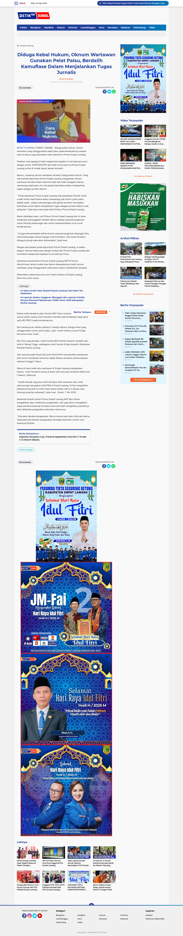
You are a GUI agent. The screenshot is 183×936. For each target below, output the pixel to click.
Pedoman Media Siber (155, 919)
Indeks (23, 27)
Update (102, 312)
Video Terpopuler (131, 120)
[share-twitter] (109, 92)
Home (22, 3)
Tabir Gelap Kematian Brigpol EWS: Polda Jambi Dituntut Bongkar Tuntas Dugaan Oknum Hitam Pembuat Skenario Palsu (136, 316)
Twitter (35, 919)
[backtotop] (91, 905)
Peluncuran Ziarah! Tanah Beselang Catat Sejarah (129, 283)
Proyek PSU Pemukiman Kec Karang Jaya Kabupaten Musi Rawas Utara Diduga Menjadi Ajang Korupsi (131, 259)
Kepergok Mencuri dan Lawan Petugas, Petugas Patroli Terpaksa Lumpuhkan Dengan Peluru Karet (155, 283)
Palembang (139, 27)
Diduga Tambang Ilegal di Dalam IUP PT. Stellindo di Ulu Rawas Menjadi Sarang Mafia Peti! (155, 259)
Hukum (61, 27)
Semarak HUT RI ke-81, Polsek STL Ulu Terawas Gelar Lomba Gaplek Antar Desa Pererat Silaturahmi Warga (134, 3)
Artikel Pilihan (129, 238)
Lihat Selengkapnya (142, 380)
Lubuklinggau (88, 27)
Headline (49, 27)
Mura (101, 27)
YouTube (41, 919)
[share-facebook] (105, 92)
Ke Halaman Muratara (142, 294)
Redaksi (149, 915)
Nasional (125, 27)
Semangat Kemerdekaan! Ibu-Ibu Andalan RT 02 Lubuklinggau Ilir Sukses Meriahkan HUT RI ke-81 (136, 368)
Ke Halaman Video (142, 176)
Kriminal (72, 27)
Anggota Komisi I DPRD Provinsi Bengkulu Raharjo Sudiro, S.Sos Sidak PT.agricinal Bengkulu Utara (155, 141)
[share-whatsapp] (114, 92)
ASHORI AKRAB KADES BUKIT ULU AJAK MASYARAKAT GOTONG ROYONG (130, 141)
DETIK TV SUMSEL (26, 148)
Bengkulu (35, 27)
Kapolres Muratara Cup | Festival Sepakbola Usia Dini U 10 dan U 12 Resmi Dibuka (52, 438)
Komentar (26, 88)
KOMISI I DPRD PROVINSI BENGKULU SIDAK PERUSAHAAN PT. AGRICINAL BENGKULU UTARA (154, 165)
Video (152, 27)
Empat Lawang (25, 450)
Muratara (113, 27)
